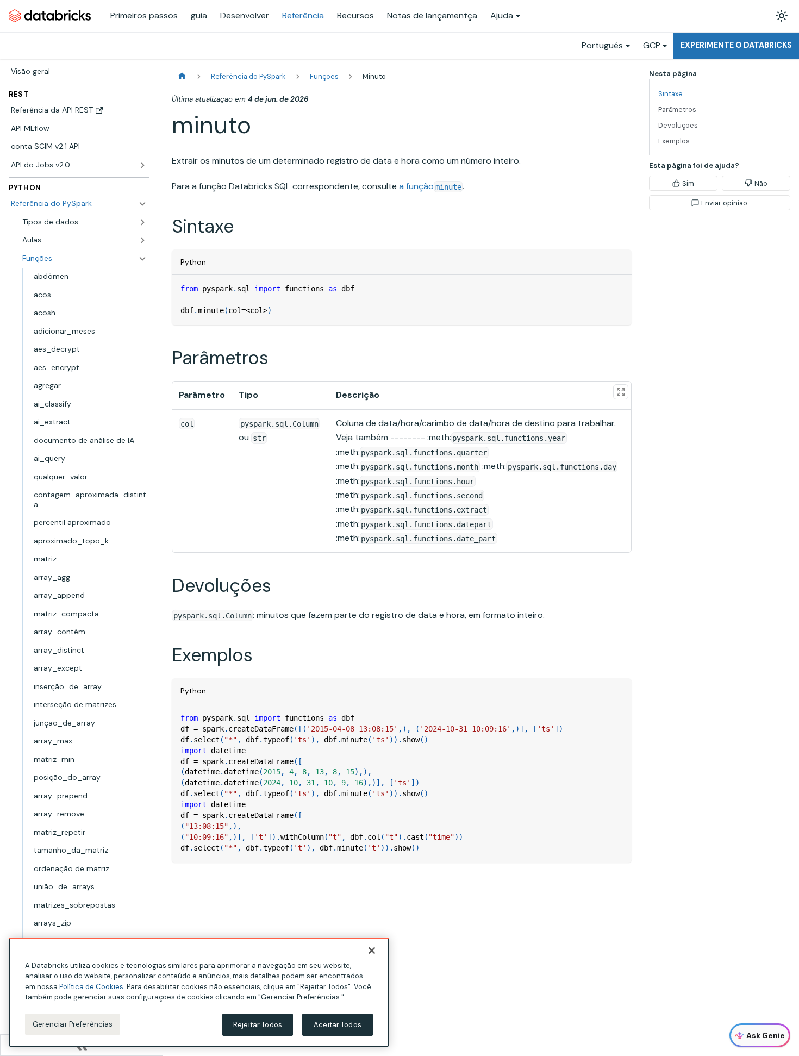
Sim (688, 183)
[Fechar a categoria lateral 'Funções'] (142, 259)
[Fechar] (372, 951)
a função (430, 186)
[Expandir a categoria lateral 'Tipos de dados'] (142, 222)
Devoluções (678, 125)
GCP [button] (651, 45)
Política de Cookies (91, 986)
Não (760, 183)
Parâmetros (677, 109)
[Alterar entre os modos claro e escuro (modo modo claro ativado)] (781, 15)
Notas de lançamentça (432, 15)
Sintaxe (670, 93)
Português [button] (602, 45)
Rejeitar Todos (257, 1024)
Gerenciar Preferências (73, 1024)
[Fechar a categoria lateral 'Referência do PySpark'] (142, 204)
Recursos (355, 15)
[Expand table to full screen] (620, 391)
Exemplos (674, 141)
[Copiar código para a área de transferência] (618, 288)
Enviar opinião (724, 203)
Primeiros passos (144, 15)
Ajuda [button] (501, 15)
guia (199, 15)
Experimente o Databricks (736, 45)
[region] (199, 992)
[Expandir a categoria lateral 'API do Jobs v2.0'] (142, 165)
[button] (84, 240)
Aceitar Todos (337, 1024)
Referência (303, 15)
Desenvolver (244, 15)
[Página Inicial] (182, 76)
